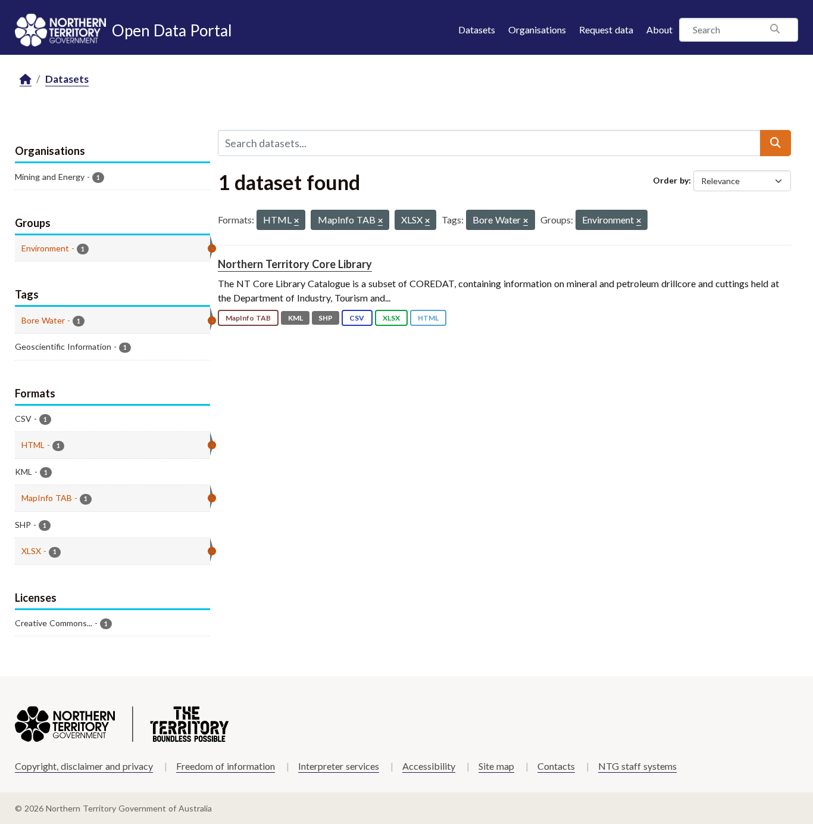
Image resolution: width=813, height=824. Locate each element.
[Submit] (775, 143)
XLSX (391, 317)
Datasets (476, 29)
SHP (325, 317)
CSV (356, 317)
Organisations (537, 29)
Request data (606, 29)
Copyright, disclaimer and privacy (84, 766)
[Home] (26, 79)
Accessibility (428, 766)
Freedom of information (225, 766)
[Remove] (296, 221)
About (659, 29)
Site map (496, 766)
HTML (428, 317)
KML (295, 317)
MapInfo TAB (248, 317)
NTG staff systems (637, 766)
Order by (671, 180)
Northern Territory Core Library (295, 263)
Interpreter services (338, 766)
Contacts (556, 766)
